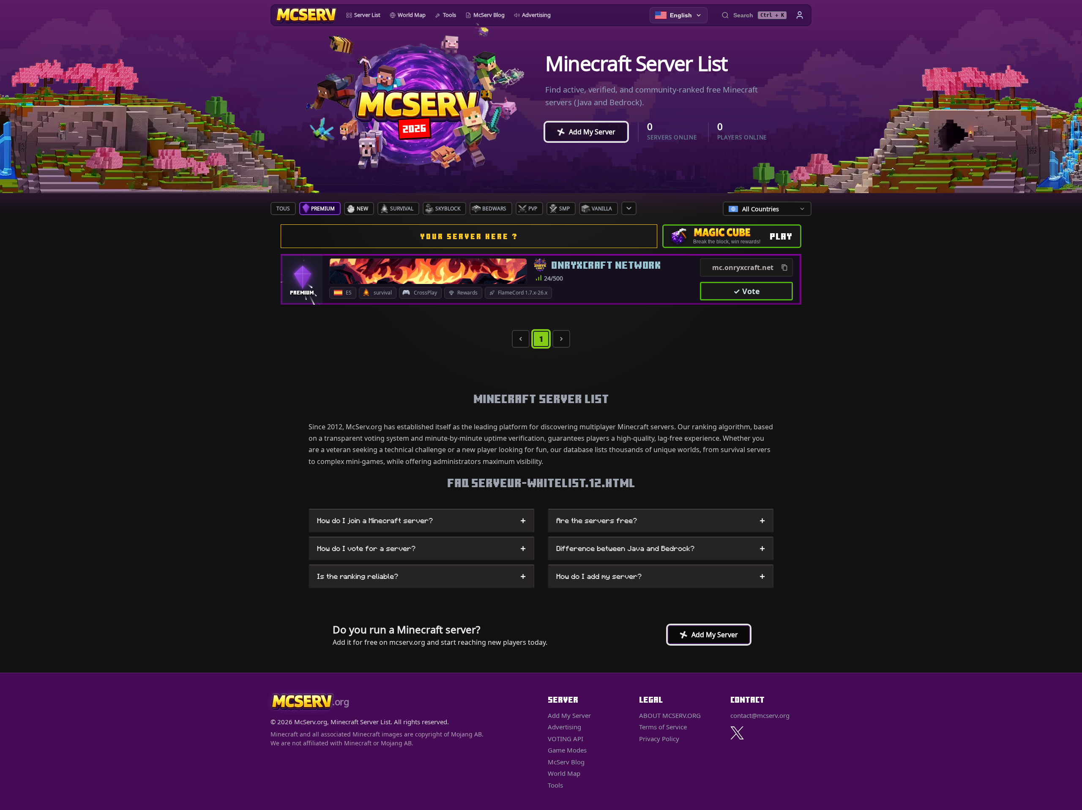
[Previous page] (521, 339)
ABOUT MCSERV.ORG (670, 715)
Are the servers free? (660, 520)
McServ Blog (489, 15)
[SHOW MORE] (629, 208)
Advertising (536, 15)
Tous (283, 208)
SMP (564, 208)
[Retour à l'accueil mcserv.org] (306, 15)
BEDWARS (494, 208)
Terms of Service (663, 727)
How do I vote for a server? (421, 548)
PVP (532, 208)
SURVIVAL (401, 208)
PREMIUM (323, 208)
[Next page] (561, 339)
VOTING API (565, 738)
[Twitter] (737, 732)
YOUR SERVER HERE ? (469, 236)
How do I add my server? (660, 576)
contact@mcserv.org (760, 715)
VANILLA (602, 208)
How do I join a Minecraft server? (421, 520)
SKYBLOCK (447, 208)
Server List (367, 15)
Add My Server (583, 132)
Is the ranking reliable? (421, 576)
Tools (449, 15)
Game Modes (567, 750)
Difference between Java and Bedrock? (660, 548)
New (362, 208)
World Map (412, 15)
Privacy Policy (659, 738)
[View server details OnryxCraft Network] (428, 271)
